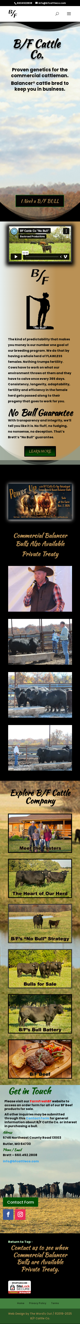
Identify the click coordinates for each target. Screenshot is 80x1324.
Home (20, 1303)
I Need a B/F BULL (40, 200)
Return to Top (20, 1242)
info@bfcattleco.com (21, 1161)
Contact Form (37, 1118)
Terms (55, 1303)
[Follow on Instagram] (20, 1214)
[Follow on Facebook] (8, 1214)
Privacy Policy (37, 1303)
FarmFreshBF (40, 1101)
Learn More (40, 451)
